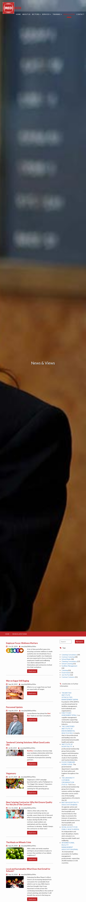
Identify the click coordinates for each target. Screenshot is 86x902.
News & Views (69, 14)
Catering (65, 670)
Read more (32, 671)
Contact (80, 14)
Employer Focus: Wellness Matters (22, 643)
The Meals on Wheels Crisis (18, 842)
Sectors (35, 14)
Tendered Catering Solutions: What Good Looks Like (28, 743)
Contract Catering (68, 657)
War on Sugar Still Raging (17, 681)
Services (46, 14)
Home (18, 14)
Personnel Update (14, 707)
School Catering (67, 664)
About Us (26, 14)
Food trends (66, 673)
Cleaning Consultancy (69, 661)
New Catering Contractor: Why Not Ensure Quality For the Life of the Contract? (29, 803)
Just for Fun (66, 675)
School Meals (66, 659)
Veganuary (11, 773)
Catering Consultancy (69, 655)
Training (57, 14)
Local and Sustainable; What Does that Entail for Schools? (28, 870)
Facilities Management (69, 666)
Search (80, 642)
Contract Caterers (68, 677)
